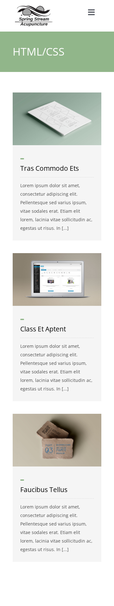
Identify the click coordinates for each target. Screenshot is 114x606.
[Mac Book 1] (57, 255)
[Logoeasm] (34, 7)
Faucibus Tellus (43, 489)
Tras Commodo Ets (49, 168)
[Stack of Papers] (57, 95)
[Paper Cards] (57, 416)
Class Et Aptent (43, 328)
